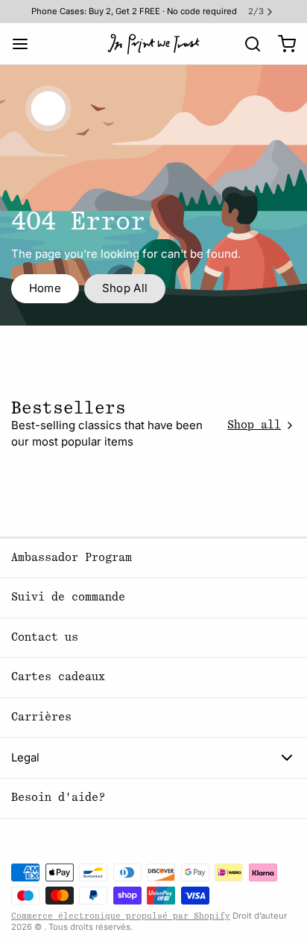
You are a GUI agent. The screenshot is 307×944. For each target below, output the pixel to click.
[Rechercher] (247, 44)
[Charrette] (281, 43)
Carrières (41, 717)
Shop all (254, 425)
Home (45, 288)
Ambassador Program (71, 557)
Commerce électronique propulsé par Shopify (120, 916)
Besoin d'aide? (58, 797)
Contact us (44, 637)
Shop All (125, 288)
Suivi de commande (68, 597)
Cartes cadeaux (58, 676)
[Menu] (25, 43)
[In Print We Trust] (153, 44)
